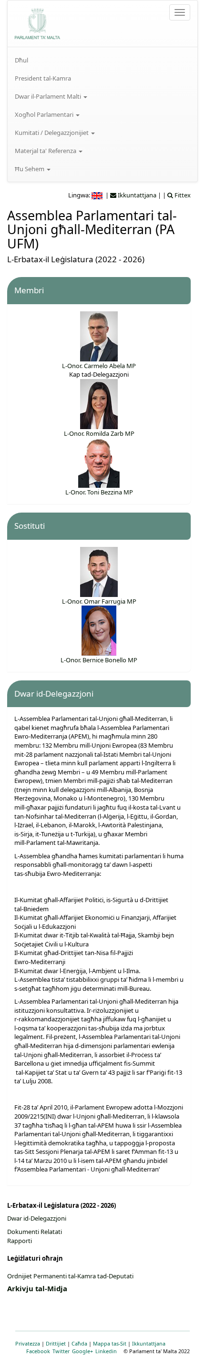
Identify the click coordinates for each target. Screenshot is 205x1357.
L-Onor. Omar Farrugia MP (99, 601)
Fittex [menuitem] (182, 195)
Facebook (38, 1351)
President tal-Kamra (43, 78)
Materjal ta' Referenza (46, 150)
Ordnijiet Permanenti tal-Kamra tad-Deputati (70, 1276)
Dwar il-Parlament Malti (48, 96)
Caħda (79, 1343)
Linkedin (106, 1351)
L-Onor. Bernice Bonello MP (99, 660)
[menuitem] (102, 60)
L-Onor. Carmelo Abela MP (99, 365)
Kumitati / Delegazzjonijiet (52, 132)
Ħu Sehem (30, 168)
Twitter (61, 1351)
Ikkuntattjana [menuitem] (136, 195)
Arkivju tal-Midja (37, 1288)
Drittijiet (56, 1343)
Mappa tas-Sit (109, 1343)
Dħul (21, 60)
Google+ (82, 1351)
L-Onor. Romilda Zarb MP (99, 433)
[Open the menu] (179, 12)
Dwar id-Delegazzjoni (36, 1218)
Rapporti (19, 1240)
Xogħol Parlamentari (45, 114)
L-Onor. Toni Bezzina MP (99, 492)
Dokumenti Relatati (34, 1231)
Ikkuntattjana (148, 1343)
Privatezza (27, 1343)
